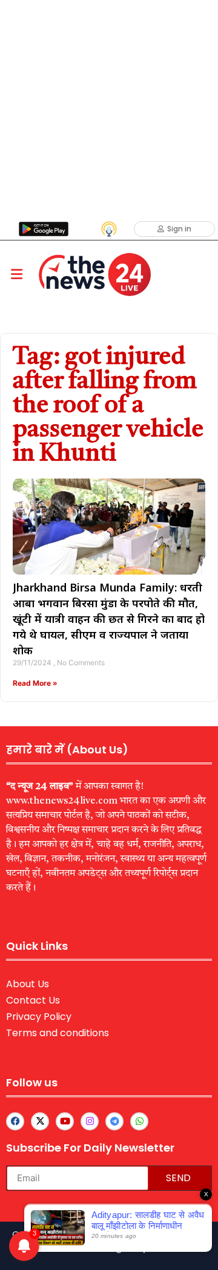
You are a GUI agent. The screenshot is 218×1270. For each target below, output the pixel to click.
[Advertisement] (109, 109)
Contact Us (33, 1000)
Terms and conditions (57, 1033)
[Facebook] (15, 1121)
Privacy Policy (38, 1016)
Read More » (35, 683)
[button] (16, 275)
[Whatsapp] (139, 1121)
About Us (27, 984)
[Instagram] (90, 1121)
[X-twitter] (40, 1121)
